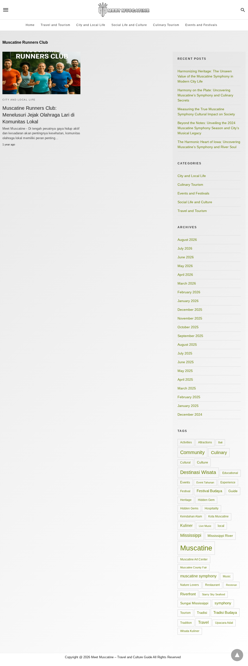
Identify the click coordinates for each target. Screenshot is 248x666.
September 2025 (190, 336)
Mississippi (190, 535)
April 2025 (185, 379)
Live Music (205, 525)
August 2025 (187, 344)
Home (30, 25)
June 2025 (186, 362)
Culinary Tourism (166, 25)
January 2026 (188, 301)
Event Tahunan (205, 482)
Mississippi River (220, 536)
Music (227, 576)
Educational (230, 473)
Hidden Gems (189, 508)
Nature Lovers (189, 584)
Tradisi (202, 613)
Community (192, 452)
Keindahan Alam (191, 516)
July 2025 (185, 353)
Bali (220, 442)
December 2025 (190, 310)
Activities (186, 442)
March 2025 (187, 388)
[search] (243, 10)
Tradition (186, 622)
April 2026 (185, 275)
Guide (233, 491)
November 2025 (190, 318)
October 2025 (188, 327)
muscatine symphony (198, 576)
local (221, 526)
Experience (227, 482)
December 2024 (190, 414)
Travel (203, 622)
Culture (202, 462)
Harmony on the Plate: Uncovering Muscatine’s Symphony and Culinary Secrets (205, 95)
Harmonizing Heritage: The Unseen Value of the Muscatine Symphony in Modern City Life (205, 76)
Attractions (205, 442)
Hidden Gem (206, 500)
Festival (185, 491)
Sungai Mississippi (194, 603)
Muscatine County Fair (193, 567)
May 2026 (185, 266)
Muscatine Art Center (194, 559)
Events (185, 482)
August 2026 (187, 240)
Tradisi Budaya (225, 612)
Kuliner (186, 525)
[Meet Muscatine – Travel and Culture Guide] (124, 9)
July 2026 (185, 248)
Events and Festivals (201, 25)
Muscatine (196, 548)
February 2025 (189, 397)
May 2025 (185, 371)
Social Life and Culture (129, 25)
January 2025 (188, 406)
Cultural (185, 462)
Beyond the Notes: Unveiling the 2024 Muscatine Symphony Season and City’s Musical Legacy (208, 128)
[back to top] (237, 655)
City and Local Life (90, 25)
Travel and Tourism (55, 25)
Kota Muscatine (218, 516)
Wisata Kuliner (189, 631)
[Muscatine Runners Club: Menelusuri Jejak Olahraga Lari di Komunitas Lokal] (41, 73)
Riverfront (188, 594)
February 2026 (189, 292)
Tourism (185, 613)
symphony (223, 603)
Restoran (231, 584)
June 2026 (186, 257)
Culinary (219, 452)
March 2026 (187, 283)
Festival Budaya (209, 491)
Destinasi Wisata (198, 472)
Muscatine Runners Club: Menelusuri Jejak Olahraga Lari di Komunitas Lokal (38, 114)
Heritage (186, 499)
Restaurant (212, 584)
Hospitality (211, 508)
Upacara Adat (224, 622)
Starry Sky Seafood (213, 594)
